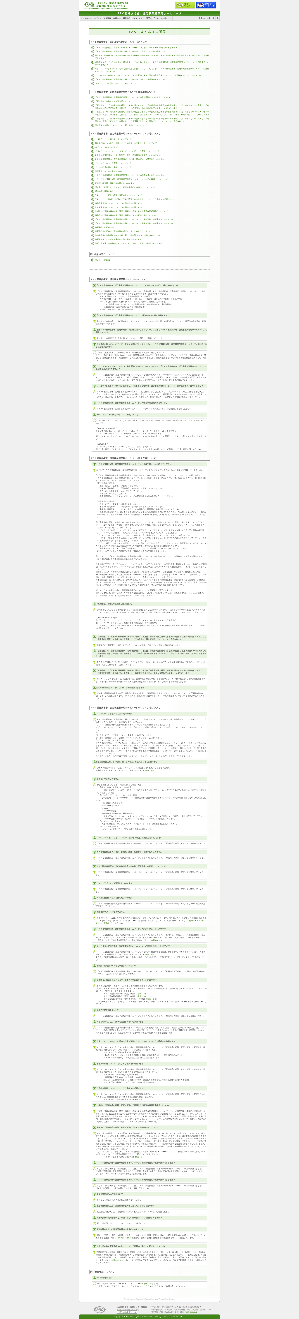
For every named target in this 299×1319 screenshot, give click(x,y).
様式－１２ (151, 999)
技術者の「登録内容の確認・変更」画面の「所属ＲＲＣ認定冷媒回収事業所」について (131, 211)
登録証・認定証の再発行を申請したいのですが (114, 183)
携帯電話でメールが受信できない (109, 171)
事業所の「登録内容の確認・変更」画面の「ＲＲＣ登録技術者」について (126, 215)
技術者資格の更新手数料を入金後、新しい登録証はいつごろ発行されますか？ (127, 235)
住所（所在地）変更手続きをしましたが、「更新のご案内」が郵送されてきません (129, 243)
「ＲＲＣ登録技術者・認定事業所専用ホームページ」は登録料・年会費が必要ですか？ (131, 51)
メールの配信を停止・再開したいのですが (113, 167)
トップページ (86, 18)
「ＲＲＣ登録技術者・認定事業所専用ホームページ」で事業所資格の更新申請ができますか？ (134, 223)
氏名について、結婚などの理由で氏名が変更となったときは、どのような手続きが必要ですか (134, 199)
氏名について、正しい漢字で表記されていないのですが (118, 195)
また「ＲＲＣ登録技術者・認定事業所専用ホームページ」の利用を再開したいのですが (131, 179)
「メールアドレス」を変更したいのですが (113, 163)
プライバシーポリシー (162, 18)
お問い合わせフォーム (127, 1312)
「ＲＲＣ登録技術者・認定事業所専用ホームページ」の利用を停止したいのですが (129, 175)
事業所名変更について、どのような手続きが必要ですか (118, 203)
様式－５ (141, 994)
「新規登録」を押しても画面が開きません (113, 101)
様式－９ (141, 996)
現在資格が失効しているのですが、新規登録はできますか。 (120, 125)
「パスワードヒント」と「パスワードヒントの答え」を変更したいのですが (127, 151)
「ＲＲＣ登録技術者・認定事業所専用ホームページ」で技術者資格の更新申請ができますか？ (134, 219)
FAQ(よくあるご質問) (142, 18)
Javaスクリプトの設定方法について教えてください (116, 83)
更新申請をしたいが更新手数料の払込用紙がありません (118, 239)
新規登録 (107, 18)
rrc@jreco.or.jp (149, 770)
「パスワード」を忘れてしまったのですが (113, 139)
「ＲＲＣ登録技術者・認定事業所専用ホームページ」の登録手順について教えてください (132, 97)
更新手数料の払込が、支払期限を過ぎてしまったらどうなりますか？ (124, 231)
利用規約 (126, 18)
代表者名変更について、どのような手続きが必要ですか (118, 207)
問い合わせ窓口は (102, 260)
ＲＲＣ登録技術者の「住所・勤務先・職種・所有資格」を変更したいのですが (127, 155)
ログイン (97, 18)
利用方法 (117, 18)
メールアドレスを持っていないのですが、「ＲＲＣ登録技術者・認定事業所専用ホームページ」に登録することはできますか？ (148, 75)
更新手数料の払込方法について (108, 227)
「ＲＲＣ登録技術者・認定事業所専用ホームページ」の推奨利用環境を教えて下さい (130, 79)
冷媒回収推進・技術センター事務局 (132, 1307)
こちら (128, 1223)
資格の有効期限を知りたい (106, 191)
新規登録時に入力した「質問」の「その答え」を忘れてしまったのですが (126, 143)
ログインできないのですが (106, 147)
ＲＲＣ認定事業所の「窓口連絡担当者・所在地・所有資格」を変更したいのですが (129, 159)
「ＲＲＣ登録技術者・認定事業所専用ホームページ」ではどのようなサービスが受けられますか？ (136, 47)
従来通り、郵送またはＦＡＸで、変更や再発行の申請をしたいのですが (125, 187)
